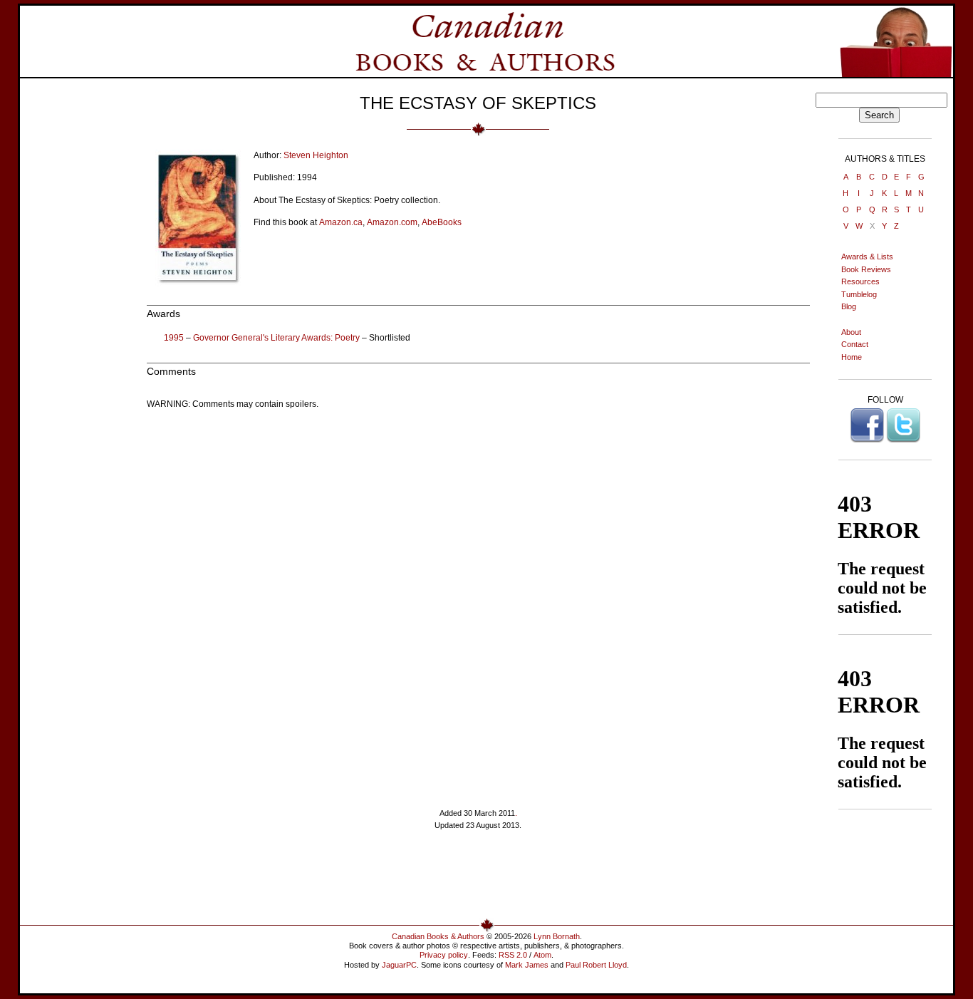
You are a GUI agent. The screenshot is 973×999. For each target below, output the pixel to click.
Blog (848, 306)
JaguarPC (399, 965)
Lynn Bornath (557, 936)
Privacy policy (444, 955)
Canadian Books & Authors (438, 936)
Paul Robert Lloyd (596, 965)
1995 (174, 338)
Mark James (526, 965)
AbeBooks (442, 222)
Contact (854, 344)
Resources (860, 281)
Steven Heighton (315, 155)
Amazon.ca (341, 222)
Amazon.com (392, 222)
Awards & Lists (867, 256)
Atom (542, 955)
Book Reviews (866, 269)
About (851, 332)
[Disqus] (478, 598)
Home (851, 357)
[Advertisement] (478, 880)
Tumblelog (859, 294)
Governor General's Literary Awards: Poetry (276, 338)
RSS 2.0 (513, 955)
